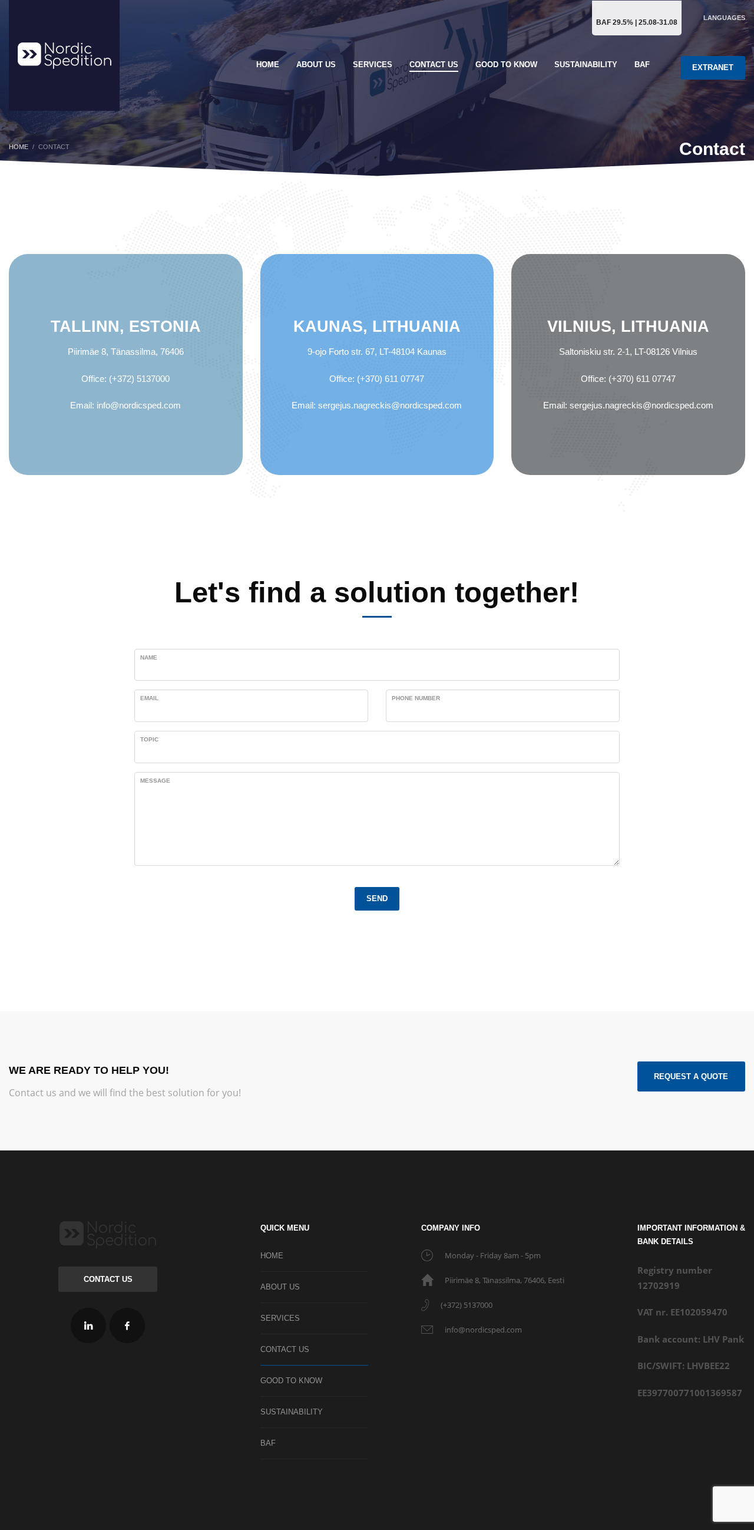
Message (155, 780)
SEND (377, 898)
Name (148, 657)
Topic (149, 739)
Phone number (416, 698)
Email (149, 698)
